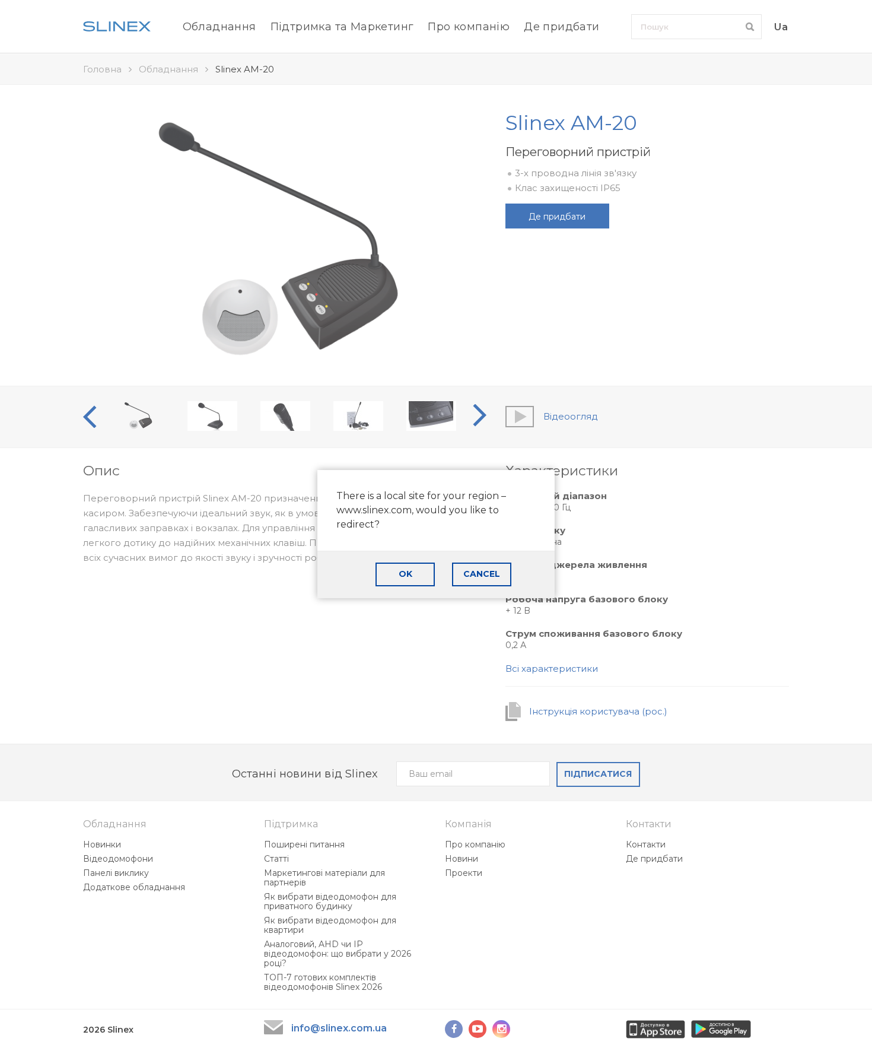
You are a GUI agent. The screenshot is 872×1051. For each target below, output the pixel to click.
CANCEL (481, 574)
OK (405, 574)
